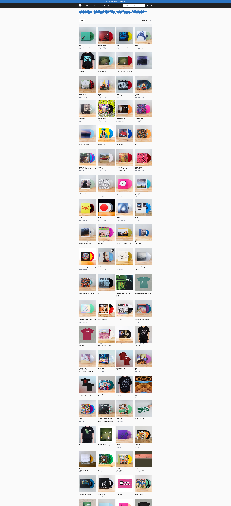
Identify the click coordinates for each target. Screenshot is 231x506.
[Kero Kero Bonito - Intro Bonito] (124, 183)
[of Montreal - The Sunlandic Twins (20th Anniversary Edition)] (124, 157)
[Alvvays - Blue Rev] (143, 84)
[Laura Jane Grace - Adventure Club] (143, 108)
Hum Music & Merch (98, 13)
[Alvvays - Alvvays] (143, 133)
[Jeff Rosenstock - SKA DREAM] (124, 308)
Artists (93, 5)
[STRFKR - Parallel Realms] (87, 408)
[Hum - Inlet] (143, 60)
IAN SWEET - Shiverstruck (85, 13)
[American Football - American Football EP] (106, 308)
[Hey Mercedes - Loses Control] (87, 183)
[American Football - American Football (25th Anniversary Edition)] (143, 256)
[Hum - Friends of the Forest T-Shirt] (87, 434)
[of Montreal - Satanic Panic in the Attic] (143, 434)
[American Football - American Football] (106, 60)
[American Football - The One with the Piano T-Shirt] (87, 384)
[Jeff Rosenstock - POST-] (106, 282)
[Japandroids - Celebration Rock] (106, 483)
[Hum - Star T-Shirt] (87, 334)
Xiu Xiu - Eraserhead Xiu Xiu (123, 10)
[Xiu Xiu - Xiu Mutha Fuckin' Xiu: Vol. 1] (87, 207)
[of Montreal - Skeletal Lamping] (143, 483)
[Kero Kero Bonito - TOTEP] (124, 334)
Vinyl (107, 13)
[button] (151, 5)
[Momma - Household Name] (106, 157)
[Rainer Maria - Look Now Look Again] (143, 459)
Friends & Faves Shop (139, 13)
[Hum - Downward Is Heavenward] (124, 35)
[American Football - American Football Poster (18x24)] (106, 434)
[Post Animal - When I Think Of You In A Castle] (106, 334)
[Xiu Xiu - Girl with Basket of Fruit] (124, 434)
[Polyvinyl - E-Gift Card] (124, 483)
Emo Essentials (127, 13)
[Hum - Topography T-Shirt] (124, 384)
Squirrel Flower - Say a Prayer (139, 10)
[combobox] (134, 5)
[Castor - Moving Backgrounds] (87, 459)
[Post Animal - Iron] (87, 108)
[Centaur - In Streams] (143, 384)
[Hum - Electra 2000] (124, 84)
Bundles (119, 13)
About (108, 5)
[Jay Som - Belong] (106, 256)
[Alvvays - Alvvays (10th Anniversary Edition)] (87, 282)
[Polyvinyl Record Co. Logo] (80, 5)
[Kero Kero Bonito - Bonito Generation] (106, 133)
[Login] (148, 5)
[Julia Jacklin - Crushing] (124, 408)
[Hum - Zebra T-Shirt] (87, 60)
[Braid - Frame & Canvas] (143, 207)
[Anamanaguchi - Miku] (106, 384)
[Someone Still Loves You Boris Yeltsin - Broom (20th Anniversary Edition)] (106, 408)
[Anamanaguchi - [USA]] (106, 459)
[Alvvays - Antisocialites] (106, 84)
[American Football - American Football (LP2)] (124, 108)
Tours (103, 5)
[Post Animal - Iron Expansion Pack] (143, 232)
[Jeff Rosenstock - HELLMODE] (143, 157)
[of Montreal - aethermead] (106, 183)
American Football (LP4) (85, 10)
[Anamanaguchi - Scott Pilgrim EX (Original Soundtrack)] (87, 157)
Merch (113, 13)
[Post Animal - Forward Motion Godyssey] (87, 483)
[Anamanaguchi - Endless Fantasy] (106, 358)
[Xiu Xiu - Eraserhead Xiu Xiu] (124, 207)
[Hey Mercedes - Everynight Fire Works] (143, 183)
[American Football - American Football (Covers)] (87, 232)
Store (86, 5)
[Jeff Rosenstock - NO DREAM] (106, 232)
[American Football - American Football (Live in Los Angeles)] (124, 282)
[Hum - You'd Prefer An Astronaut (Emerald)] (143, 282)
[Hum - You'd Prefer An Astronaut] (87, 35)
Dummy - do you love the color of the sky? (104, 10)
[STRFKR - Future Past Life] (124, 459)
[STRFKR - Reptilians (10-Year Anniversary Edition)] (143, 308)
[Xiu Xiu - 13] (87, 308)
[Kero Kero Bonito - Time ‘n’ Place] (106, 108)
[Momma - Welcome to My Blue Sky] (143, 35)
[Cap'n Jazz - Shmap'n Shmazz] (124, 133)
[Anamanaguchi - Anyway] (87, 84)
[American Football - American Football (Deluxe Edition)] (124, 60)
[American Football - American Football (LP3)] (87, 133)
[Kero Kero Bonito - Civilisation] (124, 256)
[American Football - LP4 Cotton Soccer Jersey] (124, 358)
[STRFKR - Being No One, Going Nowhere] (143, 358)
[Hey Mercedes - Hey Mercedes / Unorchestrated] (124, 232)
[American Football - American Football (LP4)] (106, 35)
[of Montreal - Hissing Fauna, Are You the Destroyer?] (87, 256)
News (98, 5)
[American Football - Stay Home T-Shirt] (143, 334)
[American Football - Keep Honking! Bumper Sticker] (143, 408)
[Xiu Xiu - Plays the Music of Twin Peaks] (106, 207)
